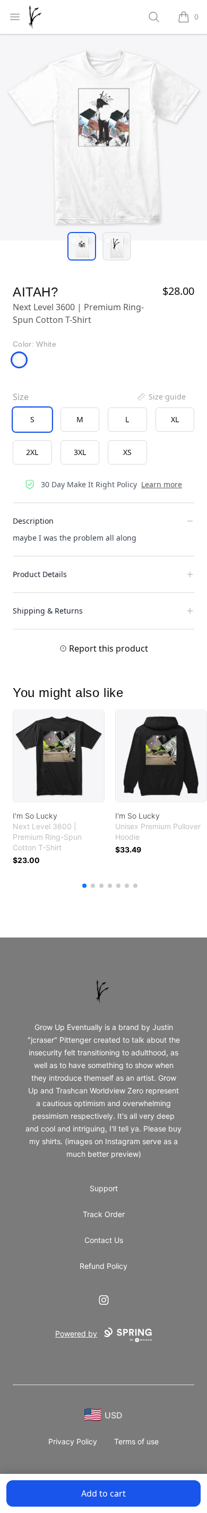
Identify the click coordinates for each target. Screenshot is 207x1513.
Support (104, 1188)
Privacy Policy (72, 1441)
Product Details (40, 574)
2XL (32, 452)
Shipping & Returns (48, 611)
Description (33, 521)
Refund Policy (103, 1265)
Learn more (161, 484)
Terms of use (136, 1441)
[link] (58, 756)
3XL (80, 452)
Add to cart (103, 1493)
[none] (161, 397)
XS (127, 452)
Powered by (76, 1333)
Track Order (104, 1214)
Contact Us (103, 1240)
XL (175, 419)
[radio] (32, 419)
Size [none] (21, 397)
